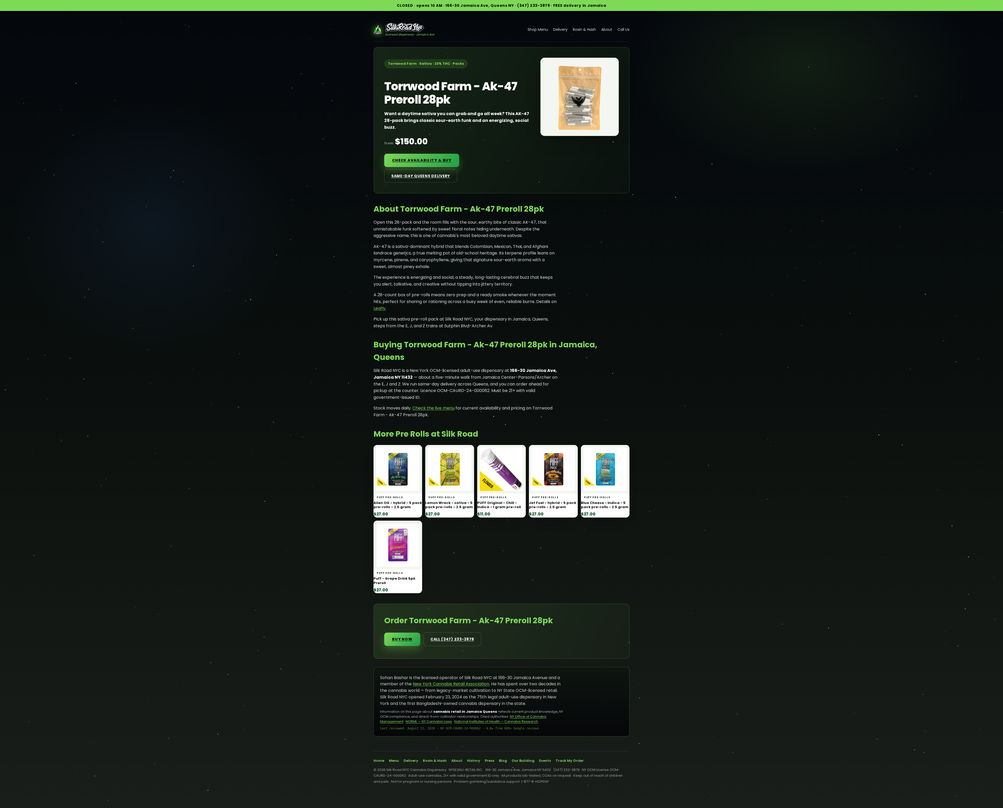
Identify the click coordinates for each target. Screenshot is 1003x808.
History (473, 760)
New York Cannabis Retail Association (451, 684)
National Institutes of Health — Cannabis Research (496, 721)
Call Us (623, 29)
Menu (394, 760)
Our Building (523, 760)
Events (545, 760)
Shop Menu (538, 29)
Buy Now (402, 639)
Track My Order (570, 760)
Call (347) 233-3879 (452, 639)
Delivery (560, 29)
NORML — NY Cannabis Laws (429, 721)
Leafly (380, 308)
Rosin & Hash (584, 29)
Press (489, 760)
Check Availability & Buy (421, 160)
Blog (503, 760)
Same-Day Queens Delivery (420, 176)
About (606, 29)
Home (379, 760)
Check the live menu (433, 408)
